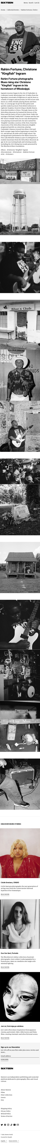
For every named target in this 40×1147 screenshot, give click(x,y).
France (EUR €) (13, 1141)
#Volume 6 (9, 154)
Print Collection (6, 1095)
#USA (3, 154)
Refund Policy (6, 1114)
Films (3, 1092)
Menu (26, 3)
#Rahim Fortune (29, 152)
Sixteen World (9, 1134)
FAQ (2, 1100)
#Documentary (6, 152)
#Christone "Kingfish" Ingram (17, 150)
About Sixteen (6, 1090)
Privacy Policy (6, 1111)
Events (3, 1097)
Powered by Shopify (6, 1137)
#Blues (3, 150)
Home (3, 10)
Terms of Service (6, 1116)
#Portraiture (17, 152)
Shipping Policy (6, 1108)
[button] (31, 3)
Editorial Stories (13, 10)
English (3, 1141)
